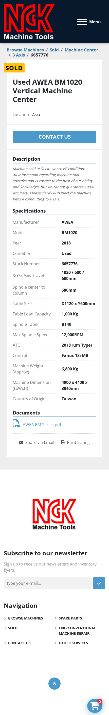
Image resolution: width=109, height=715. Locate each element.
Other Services (73, 643)
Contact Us (55, 136)
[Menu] (82, 22)
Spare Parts (70, 618)
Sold (12, 628)
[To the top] (54, 684)
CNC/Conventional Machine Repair (77, 631)
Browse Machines (25, 618)
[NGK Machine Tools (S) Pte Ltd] (54, 513)
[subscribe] (99, 583)
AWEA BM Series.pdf (42, 424)
